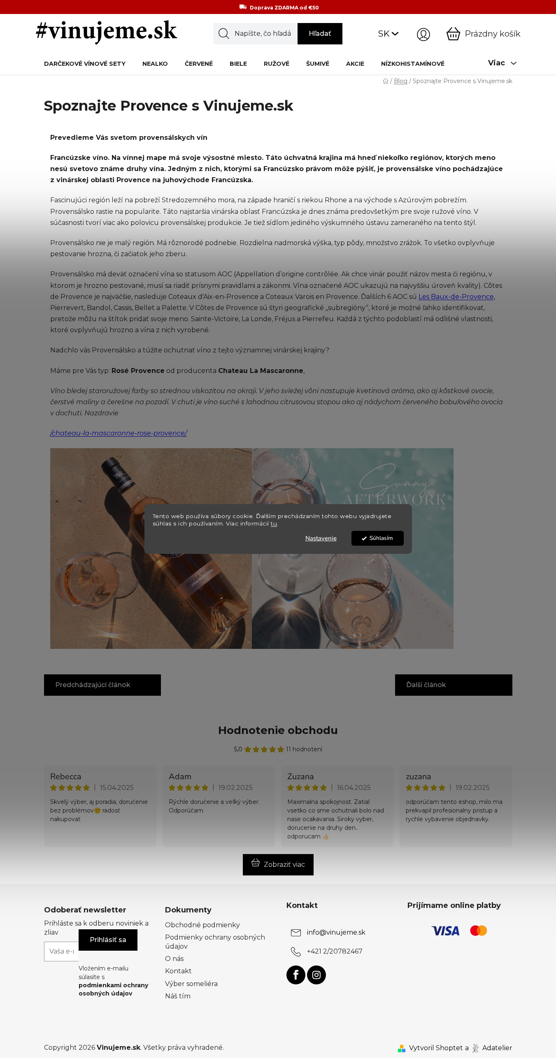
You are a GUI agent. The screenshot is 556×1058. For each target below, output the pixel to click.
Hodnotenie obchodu (278, 730)
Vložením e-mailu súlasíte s (113, 981)
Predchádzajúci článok (92, 685)
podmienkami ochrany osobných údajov (113, 989)
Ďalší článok (426, 685)
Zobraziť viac (284, 864)
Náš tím (178, 996)
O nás (174, 959)
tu (274, 524)
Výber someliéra (191, 984)
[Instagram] (316, 974)
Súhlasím (381, 538)
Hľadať (320, 33)
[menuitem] (85, 63)
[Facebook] (295, 974)
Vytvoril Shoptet (436, 1048)
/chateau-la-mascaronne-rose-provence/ (118, 433)
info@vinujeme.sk (336, 932)
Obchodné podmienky (202, 925)
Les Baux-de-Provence (456, 297)
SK (384, 33)
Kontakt (178, 971)
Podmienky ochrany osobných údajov (215, 941)
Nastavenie (321, 538)
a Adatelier (488, 1048)
